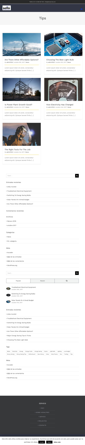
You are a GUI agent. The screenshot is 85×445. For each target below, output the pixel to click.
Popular (18, 281)
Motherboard (32, 354)
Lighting (59, 351)
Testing (66, 354)
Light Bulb (52, 351)
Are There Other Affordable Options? (21, 43)
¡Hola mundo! (11, 187)
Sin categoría (11, 241)
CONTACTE (42, 425)
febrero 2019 (11, 221)
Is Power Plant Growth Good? (21, 88)
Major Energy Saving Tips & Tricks (19, 335)
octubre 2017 (11, 225)
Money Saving (10, 354)
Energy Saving (38, 351)
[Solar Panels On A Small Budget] (8, 301)
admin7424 (10, 62)
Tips (71, 354)
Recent (42, 281)
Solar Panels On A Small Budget (18, 199)
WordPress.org (12, 265)
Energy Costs (28, 351)
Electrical (14, 351)
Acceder (10, 252)
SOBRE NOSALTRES (42, 412)
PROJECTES (42, 421)
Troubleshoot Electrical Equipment (19, 191)
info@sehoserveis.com (50, 1)
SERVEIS (42, 416)
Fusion (46, 351)
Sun (61, 354)
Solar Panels (54, 354)
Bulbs (8, 351)
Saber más (57, 442)
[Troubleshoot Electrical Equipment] (8, 288)
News (27, 62)
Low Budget (67, 351)
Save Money (41, 354)
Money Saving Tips (21, 354)
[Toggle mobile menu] (82, 9)
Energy (21, 351)
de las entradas (14, 257)
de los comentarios (15, 261)
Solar (47, 354)
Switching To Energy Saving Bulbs (19, 195)
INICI (42, 408)
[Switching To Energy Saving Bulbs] (8, 295)
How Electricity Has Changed (63, 88)
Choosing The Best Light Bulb (63, 43)
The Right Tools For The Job (21, 132)
